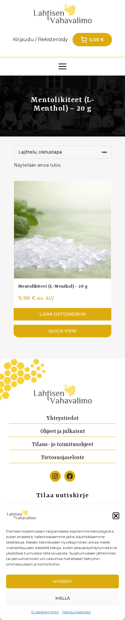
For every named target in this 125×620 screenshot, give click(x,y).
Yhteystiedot (62, 418)
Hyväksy (62, 581)
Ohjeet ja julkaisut (62, 431)
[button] (116, 516)
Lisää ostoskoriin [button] (62, 314)
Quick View (63, 331)
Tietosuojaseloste (76, 612)
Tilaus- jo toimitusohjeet (62, 444)
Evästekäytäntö (45, 612)
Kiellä (62, 598)
